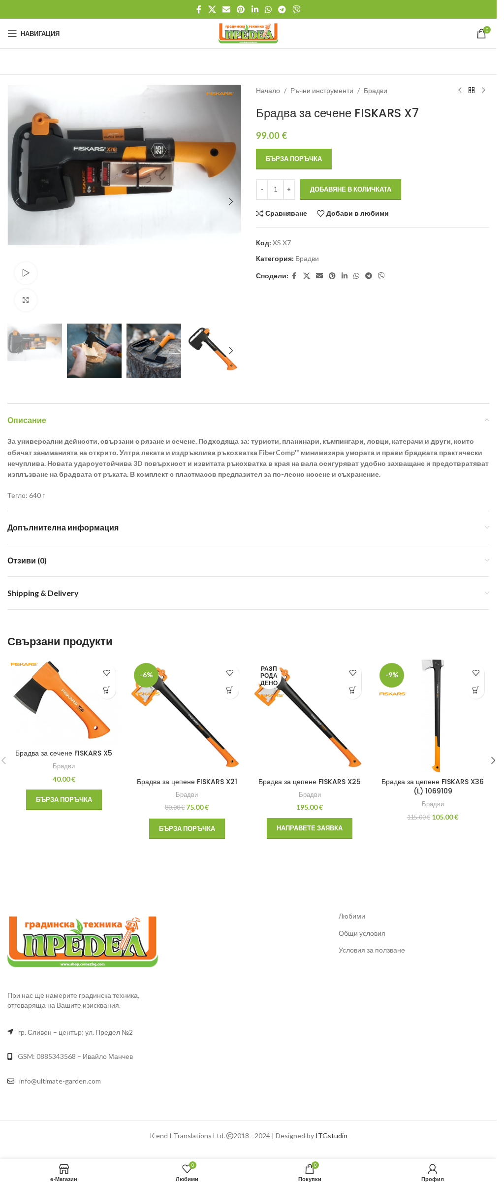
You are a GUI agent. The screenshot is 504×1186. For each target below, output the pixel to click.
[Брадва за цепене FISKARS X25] (310, 716)
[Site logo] (248, 33)
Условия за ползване (372, 950)
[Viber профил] (296, 9)
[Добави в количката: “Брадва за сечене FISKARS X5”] (107, 690)
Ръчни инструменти (321, 90)
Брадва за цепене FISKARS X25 (309, 782)
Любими (352, 916)
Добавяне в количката (350, 189)
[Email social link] (226, 9)
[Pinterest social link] (241, 9)
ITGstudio (331, 1135)
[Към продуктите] (471, 91)
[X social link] (212, 9)
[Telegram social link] (282, 9)
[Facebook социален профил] (199, 9)
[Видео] (26, 273)
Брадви (375, 90)
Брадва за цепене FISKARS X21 (187, 782)
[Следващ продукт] (483, 91)
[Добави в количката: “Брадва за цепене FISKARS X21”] (230, 690)
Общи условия (362, 933)
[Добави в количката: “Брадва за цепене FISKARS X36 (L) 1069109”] (475, 690)
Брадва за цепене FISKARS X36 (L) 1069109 (432, 786)
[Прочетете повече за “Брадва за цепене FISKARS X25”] (352, 690)
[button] (17, 201)
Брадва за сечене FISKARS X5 (63, 753)
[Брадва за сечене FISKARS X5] (64, 701)
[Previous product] (460, 91)
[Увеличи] (26, 300)
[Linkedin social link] (254, 9)
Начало (268, 90)
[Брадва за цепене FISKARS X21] (187, 716)
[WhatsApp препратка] (268, 9)
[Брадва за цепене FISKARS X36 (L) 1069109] (432, 716)
